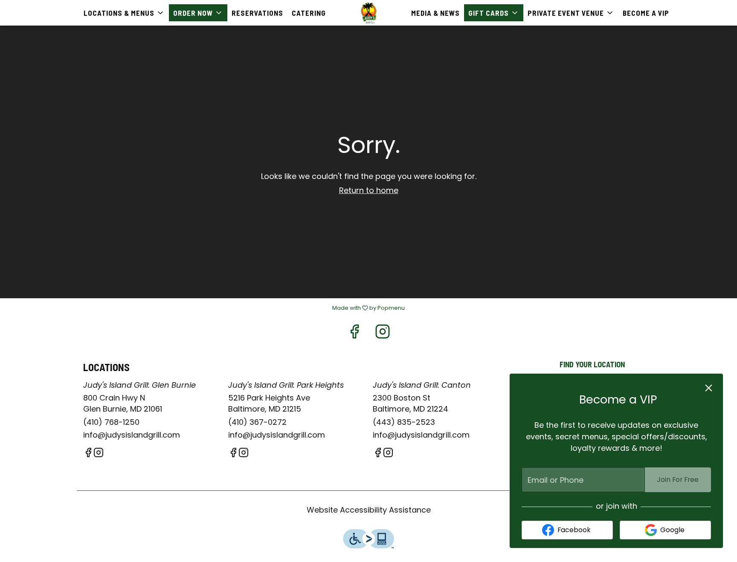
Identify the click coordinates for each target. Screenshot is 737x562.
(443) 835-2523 (404, 422)
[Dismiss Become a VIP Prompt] (709, 388)
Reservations (257, 13)
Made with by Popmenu (205, 308)
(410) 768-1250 (111, 422)
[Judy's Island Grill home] (368, 12)
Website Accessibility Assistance (369, 509)
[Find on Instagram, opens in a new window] (382, 334)
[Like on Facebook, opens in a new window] (354, 334)
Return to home (368, 190)
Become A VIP (646, 13)
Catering (309, 13)
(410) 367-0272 (257, 422)
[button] (124, 12)
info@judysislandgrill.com (131, 434)
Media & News (435, 13)
